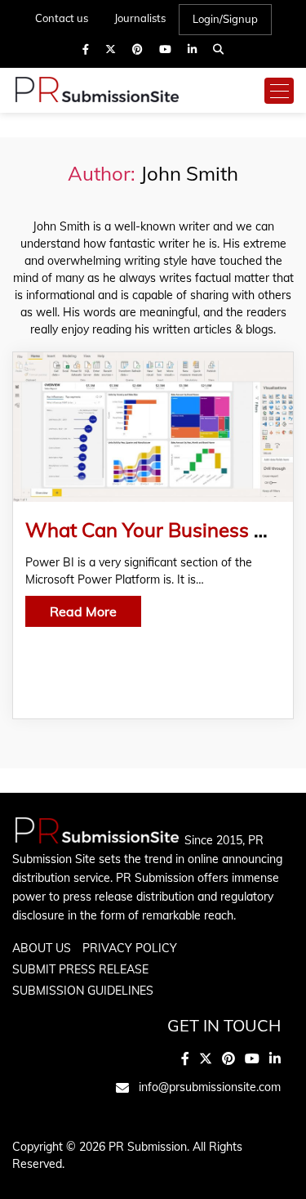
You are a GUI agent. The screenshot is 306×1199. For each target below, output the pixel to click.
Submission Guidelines (82, 990)
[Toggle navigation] (279, 91)
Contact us (61, 18)
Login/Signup (225, 18)
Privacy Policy (129, 948)
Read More (83, 611)
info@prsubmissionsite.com (210, 1087)
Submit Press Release (80, 969)
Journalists (140, 18)
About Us (41, 948)
